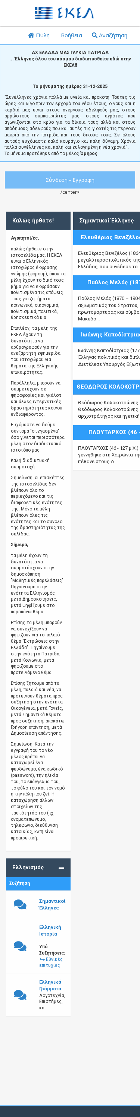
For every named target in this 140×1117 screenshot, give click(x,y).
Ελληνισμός (28, 867)
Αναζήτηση (112, 35)
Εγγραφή (83, 179)
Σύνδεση (57, 179)
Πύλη (42, 35)
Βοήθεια (70, 35)
